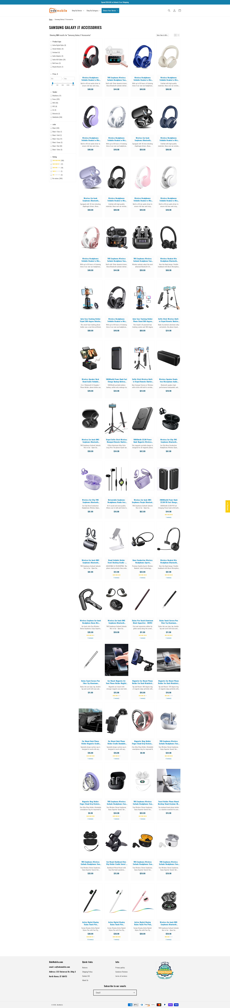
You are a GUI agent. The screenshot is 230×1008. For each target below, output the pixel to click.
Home (50, 19)
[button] (77, 10)
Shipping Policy (87, 971)
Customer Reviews (121, 971)
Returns (84, 967)
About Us (85, 980)
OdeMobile (60, 1005)
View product (90, 59)
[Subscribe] (133, 992)
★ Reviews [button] (227, 506)
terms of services (121, 976)
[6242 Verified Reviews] (165, 979)
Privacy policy (120, 967)
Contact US (86, 976)
